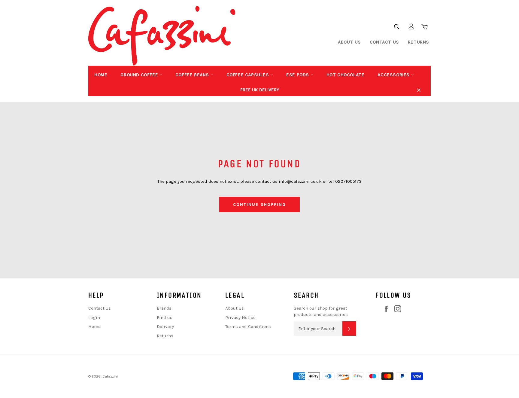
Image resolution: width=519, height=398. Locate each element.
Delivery (165, 326)
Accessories (394, 75)
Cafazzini (110, 376)
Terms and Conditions (248, 326)
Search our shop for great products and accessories (321, 311)
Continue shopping (259, 204)
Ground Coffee (139, 75)
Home (100, 75)
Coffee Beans (193, 75)
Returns (418, 42)
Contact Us (384, 42)
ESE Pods (298, 75)
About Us (349, 42)
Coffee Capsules (248, 75)
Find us (164, 317)
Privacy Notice (240, 317)
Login (94, 317)
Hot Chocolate (345, 75)
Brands (164, 308)
